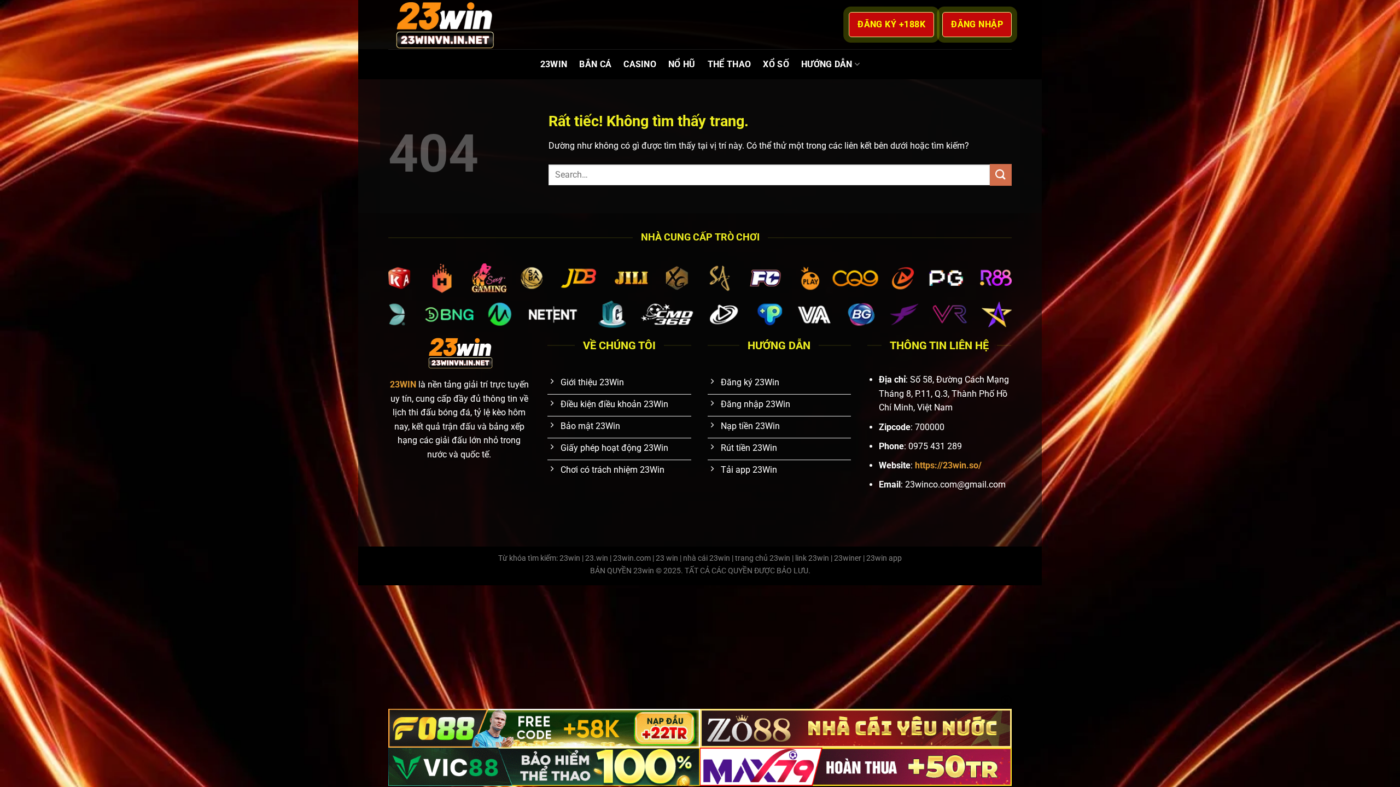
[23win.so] (443, 24)
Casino (639, 64)
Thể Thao (729, 64)
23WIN (554, 64)
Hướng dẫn (827, 64)
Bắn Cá (595, 64)
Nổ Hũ (682, 64)
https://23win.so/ (948, 465)
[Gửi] (1001, 174)
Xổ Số (776, 64)
